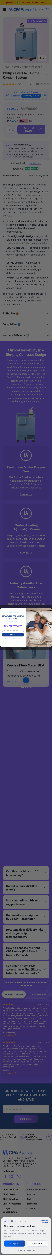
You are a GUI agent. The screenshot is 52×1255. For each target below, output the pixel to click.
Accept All (14, 1243)
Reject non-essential (26, 1250)
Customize (37, 1243)
